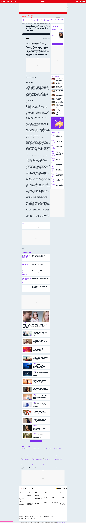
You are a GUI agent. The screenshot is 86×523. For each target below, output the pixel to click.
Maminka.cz (57, 162)
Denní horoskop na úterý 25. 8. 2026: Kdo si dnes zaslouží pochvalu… (40, 420)
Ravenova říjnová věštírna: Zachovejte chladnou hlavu (35, 227)
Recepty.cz (57, 151)
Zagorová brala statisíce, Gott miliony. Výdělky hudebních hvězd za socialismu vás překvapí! (59, 87)
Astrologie (34, 331)
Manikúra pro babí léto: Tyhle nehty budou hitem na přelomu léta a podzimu (59, 110)
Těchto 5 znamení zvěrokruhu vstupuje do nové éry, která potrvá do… (40, 374)
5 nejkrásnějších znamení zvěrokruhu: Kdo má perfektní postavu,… (40, 389)
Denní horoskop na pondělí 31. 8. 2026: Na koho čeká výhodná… (39, 405)
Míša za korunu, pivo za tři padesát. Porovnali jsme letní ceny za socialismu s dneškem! (59, 95)
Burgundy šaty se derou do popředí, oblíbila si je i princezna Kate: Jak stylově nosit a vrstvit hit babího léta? (59, 80)
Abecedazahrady (58, 168)
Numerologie (49, 17)
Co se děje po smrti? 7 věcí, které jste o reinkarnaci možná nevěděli (40, 436)
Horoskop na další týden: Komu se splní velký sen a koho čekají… (39, 413)
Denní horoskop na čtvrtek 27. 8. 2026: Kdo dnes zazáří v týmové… (40, 397)
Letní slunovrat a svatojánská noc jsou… (39, 287)
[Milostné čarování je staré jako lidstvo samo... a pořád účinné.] (33, 33)
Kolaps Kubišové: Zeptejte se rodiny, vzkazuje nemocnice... (59, 180)
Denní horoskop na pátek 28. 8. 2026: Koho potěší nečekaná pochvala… (40, 349)
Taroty (41, 17)
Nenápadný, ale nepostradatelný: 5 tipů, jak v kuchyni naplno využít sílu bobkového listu (59, 153)
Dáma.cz (57, 183)
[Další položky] (66, 13)
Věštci (54, 17)
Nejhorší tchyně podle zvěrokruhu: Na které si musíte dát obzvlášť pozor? (35, 325)
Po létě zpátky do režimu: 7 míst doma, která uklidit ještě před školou (59, 159)
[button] (58, 488)
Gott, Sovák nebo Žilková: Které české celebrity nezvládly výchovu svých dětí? (59, 91)
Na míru (62, 17)
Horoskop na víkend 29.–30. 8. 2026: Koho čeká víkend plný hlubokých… (40, 334)
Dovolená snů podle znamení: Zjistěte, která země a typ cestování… (40, 358)
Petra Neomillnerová (30, 222)
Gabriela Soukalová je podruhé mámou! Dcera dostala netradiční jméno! (59, 136)
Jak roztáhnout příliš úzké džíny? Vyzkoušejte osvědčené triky (59, 99)
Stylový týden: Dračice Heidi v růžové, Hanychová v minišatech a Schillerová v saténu (59, 113)
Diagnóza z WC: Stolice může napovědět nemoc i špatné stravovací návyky (59, 147)
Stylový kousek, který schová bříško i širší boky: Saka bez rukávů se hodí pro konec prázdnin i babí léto (59, 106)
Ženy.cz (55, 464)
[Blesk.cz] (43, 1)
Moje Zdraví (57, 145)
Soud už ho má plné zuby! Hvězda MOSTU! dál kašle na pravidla (59, 175)
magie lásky (30, 247)
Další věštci (57, 44)
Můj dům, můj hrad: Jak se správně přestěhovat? (39, 256)
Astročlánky (58, 17)
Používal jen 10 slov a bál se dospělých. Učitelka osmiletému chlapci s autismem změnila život (59, 164)
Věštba (45, 17)
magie (27, 247)
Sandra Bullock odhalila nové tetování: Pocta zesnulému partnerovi (59, 142)
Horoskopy (37, 17)
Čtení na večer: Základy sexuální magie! (38, 271)
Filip (53, 35)
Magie (31, 23)
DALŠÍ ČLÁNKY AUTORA (45, 222)
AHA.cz (56, 173)
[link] (24, 488)
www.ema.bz (58, 522)
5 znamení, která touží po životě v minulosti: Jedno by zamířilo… (40, 341)
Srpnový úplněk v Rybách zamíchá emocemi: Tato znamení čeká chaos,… (39, 366)
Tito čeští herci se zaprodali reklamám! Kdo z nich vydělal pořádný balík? (59, 83)
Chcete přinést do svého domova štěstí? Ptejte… (38, 263)
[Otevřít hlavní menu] (1, 1)
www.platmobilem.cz (62, 522)
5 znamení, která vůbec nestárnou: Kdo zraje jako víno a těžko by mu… (39, 428)
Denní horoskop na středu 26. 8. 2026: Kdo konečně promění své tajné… (40, 382)
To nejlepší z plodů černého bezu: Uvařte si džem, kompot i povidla (59, 170)
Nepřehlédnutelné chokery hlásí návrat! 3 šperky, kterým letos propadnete (58, 467)
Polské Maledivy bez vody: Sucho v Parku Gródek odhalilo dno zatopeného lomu (59, 102)
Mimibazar (57, 157)
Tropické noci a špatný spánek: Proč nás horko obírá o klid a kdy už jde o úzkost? (59, 185)
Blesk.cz (56, 140)
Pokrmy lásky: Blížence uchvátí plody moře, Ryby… (40, 279)
